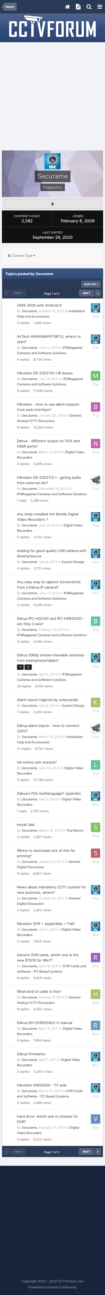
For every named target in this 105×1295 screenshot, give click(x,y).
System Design (73, 562)
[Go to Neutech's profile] (95, 443)
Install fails (25, 824)
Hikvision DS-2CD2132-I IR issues (45, 373)
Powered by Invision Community (52, 1287)
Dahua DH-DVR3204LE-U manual (44, 1022)
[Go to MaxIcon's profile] (95, 375)
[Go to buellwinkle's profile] (95, 621)
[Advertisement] (52, 96)
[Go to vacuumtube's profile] (95, 1119)
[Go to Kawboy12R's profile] (95, 702)
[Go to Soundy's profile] (95, 827)
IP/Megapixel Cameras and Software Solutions (52, 494)
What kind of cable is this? (39, 991)
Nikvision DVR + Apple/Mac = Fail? (46, 923)
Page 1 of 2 (52, 293)
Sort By (90, 284)
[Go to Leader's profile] (95, 764)
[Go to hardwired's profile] (95, 994)
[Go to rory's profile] (95, 1025)
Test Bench (74, 830)
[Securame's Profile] (52, 204)
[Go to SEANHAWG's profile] (95, 853)
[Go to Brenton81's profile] (95, 406)
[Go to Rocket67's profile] (95, 957)
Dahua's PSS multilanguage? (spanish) (49, 793)
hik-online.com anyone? (37, 762)
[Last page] (98, 293)
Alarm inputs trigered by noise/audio (47, 700)
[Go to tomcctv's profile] (95, 480)
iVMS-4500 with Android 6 (39, 305)
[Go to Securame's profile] (95, 307)
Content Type (21, 256)
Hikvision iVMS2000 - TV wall (41, 1085)
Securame (29, 311)
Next (86, 293)
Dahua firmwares (31, 1054)
